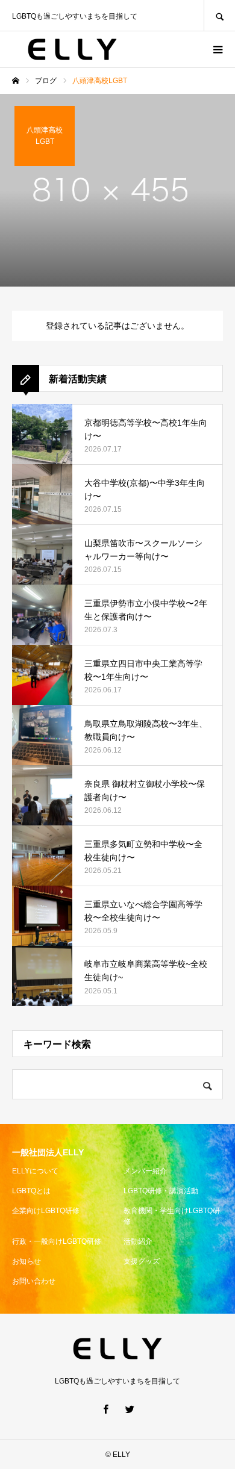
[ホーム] (15, 80)
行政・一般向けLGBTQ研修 (56, 1241)
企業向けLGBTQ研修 (46, 1211)
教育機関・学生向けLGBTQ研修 (172, 1216)
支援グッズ (142, 1261)
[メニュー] (217, 49)
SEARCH (219, 15)
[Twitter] (130, 1409)
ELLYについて (35, 1171)
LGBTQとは (31, 1191)
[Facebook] (105, 1409)
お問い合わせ (33, 1281)
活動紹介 (138, 1241)
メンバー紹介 (145, 1171)
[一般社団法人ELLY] (72, 49)
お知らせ (26, 1261)
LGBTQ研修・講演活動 (161, 1191)
